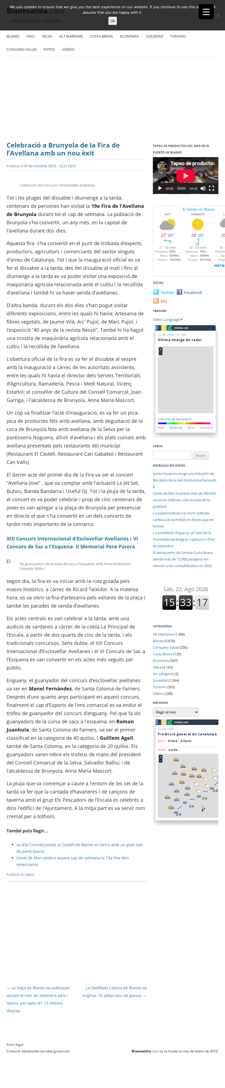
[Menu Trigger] (206, 11)
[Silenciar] (203, 188)
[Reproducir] (160, 188)
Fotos (49, 49)
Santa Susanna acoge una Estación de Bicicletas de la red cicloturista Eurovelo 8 (184, 480)
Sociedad (154, 36)
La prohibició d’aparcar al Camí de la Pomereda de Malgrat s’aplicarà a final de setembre (184, 539)
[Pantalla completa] (211, 188)
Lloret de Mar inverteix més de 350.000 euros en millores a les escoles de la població (184, 500)
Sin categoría (163, 673)
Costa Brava (101, 36)
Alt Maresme (71, 36)
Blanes (13, 36)
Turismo (178, 36)
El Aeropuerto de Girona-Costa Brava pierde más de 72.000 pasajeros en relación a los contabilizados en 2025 (183, 559)
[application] (185, 175)
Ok (112, 21)
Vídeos (68, 49)
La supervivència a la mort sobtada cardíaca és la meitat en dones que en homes (183, 520)
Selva (47, 36)
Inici (31, 36)
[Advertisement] (112, 97)
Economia (129, 36)
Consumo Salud (21, 49)
